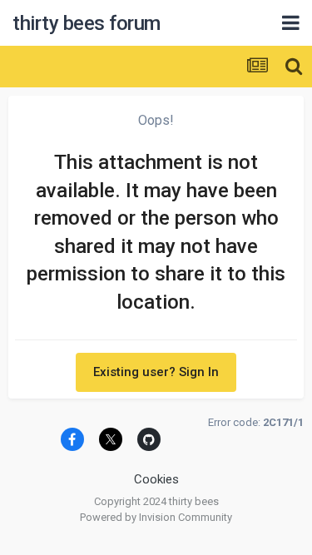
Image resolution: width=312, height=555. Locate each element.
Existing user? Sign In (156, 371)
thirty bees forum (86, 23)
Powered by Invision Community (156, 517)
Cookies (156, 479)
